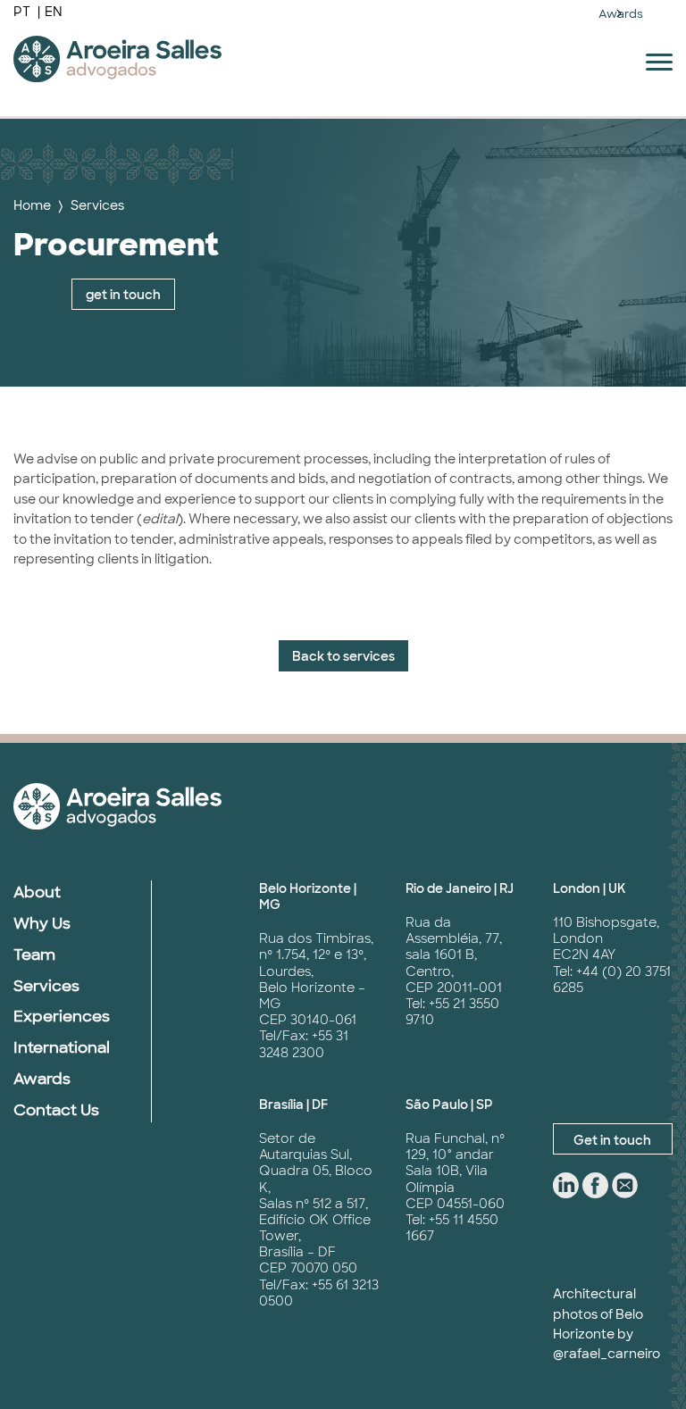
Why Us (42, 923)
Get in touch (612, 1140)
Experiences (61, 1016)
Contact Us (56, 1110)
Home (32, 205)
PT (23, 12)
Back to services (343, 656)
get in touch (123, 295)
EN (54, 12)
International (61, 1047)
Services (97, 205)
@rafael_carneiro (606, 1354)
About (37, 892)
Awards (620, 13)
